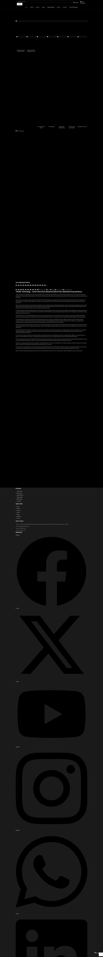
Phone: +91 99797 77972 (21, 530)
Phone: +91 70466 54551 (21, 528)
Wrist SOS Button (20, 495)
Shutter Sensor (19, 499)
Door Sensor (19, 501)
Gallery (18, 514)
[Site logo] (83, 2)
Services (18, 518)
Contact (18, 512)
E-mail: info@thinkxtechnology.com (22, 526)
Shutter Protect (20, 497)
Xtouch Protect (19, 491)
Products (18, 510)
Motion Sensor (19, 493)
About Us (18, 508)
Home (18, 506)
